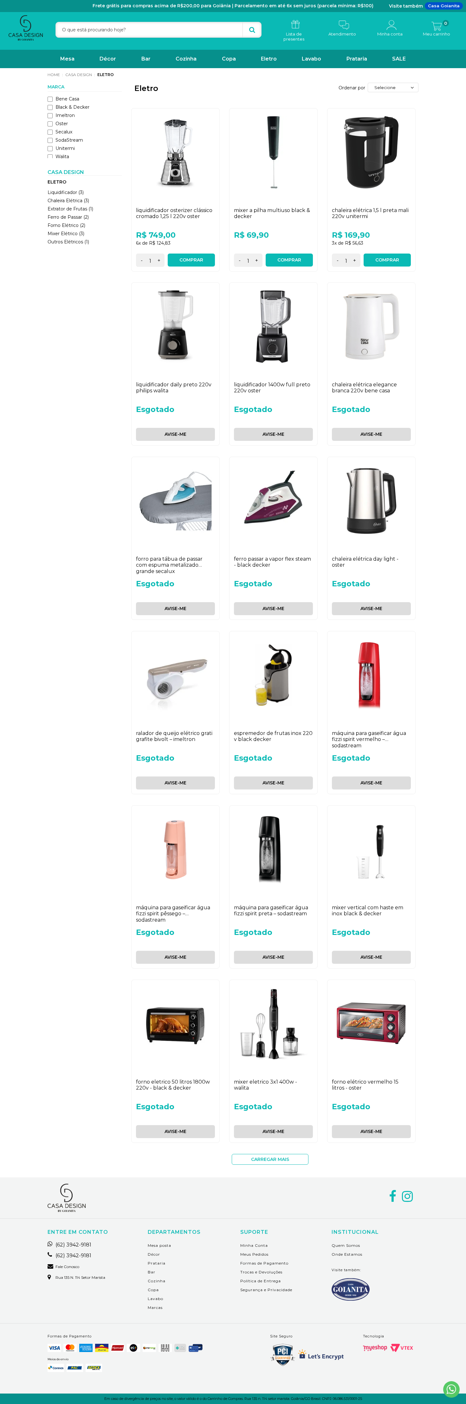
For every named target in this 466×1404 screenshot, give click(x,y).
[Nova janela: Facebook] (392, 1196)
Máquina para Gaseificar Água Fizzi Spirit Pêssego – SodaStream (173, 914)
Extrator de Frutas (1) (70, 209)
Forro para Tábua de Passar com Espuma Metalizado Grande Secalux (169, 565)
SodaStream (69, 140)
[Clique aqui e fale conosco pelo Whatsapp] (451, 1389)
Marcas (155, 1307)
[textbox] (158, 30)
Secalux (63, 132)
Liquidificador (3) (66, 192)
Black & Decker (72, 107)
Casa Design (78, 74)
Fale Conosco (67, 1267)
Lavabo (311, 59)
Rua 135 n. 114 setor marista (80, 1277)
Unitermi (65, 148)
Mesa (67, 59)
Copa (229, 59)
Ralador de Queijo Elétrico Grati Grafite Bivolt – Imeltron (174, 736)
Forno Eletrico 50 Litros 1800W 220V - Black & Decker (173, 1085)
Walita (62, 156)
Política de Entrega (260, 1280)
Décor (108, 59)
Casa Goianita (444, 5)
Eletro (269, 59)
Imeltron (65, 115)
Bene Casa (67, 99)
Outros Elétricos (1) (68, 242)
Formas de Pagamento (264, 1263)
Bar (146, 59)
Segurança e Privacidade (266, 1289)
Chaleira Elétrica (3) (68, 200)
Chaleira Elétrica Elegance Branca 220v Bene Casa (364, 388)
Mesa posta (159, 1245)
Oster (61, 123)
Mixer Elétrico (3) (66, 233)
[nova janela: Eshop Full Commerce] (375, 1348)
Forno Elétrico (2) (66, 225)
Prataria (356, 59)
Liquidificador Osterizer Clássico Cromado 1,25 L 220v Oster (174, 213)
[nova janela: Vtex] (401, 1348)
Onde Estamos (347, 1254)
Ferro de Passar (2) (68, 217)
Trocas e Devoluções (261, 1272)
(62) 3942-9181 (73, 1244)
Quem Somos (346, 1245)
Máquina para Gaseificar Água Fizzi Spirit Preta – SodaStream (271, 911)
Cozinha (186, 59)
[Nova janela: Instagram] (407, 1196)
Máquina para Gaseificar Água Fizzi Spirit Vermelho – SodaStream (369, 739)
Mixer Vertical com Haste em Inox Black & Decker (367, 911)
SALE (399, 59)
